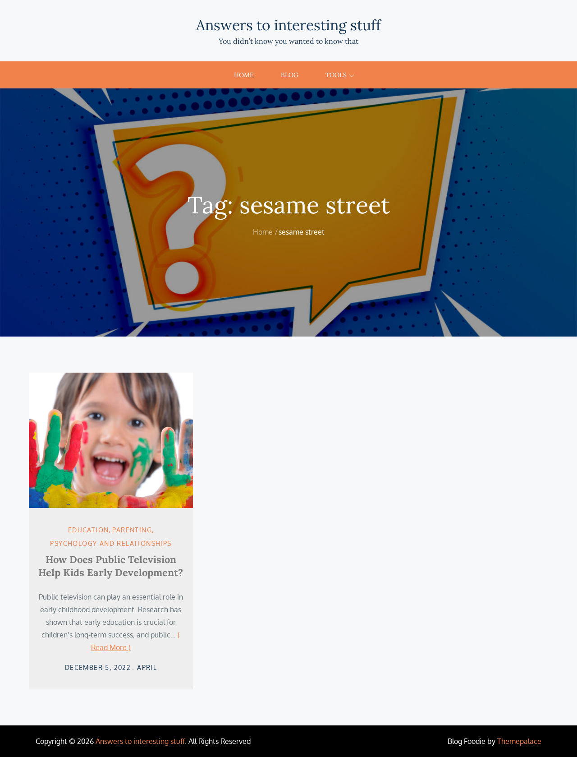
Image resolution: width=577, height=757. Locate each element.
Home (244, 75)
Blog (289, 75)
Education (88, 530)
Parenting (132, 530)
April (147, 667)
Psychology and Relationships (110, 543)
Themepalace (519, 741)
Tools (336, 75)
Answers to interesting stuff (288, 25)
